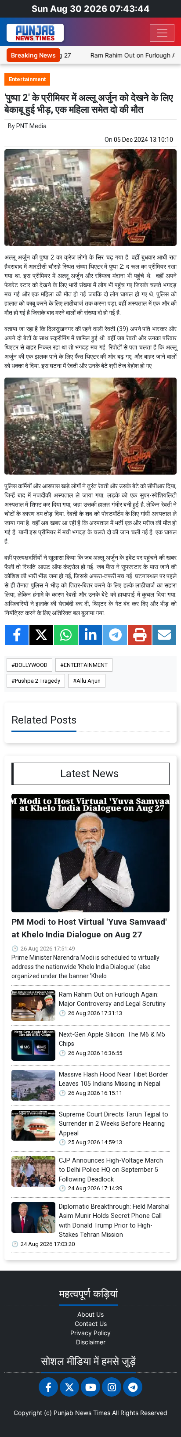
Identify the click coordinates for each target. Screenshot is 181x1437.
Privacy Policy (90, 1332)
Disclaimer (90, 1342)
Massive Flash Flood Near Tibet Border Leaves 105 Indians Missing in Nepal (113, 1079)
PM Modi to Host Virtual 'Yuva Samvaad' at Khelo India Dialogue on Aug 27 (89, 928)
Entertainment (27, 79)
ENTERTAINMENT (86, 665)
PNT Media (31, 126)
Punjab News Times (82, 1412)
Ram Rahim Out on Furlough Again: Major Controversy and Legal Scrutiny (112, 999)
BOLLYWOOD (31, 665)
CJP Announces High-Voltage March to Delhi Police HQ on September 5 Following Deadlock (111, 1170)
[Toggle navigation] (162, 33)
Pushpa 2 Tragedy (37, 680)
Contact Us (91, 1323)
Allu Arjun (88, 680)
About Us (90, 1314)
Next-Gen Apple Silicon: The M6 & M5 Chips (112, 1039)
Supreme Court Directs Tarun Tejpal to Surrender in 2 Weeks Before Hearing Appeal (113, 1124)
